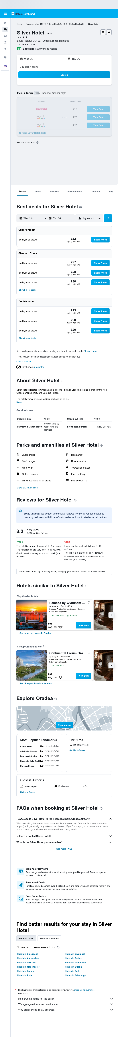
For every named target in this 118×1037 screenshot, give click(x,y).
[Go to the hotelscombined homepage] (23, 13)
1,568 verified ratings (46, 48)
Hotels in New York (27, 962)
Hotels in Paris (24, 975)
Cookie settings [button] (23, 361)
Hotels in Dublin (73, 966)
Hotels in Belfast (73, 958)
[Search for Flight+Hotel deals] (5, 42)
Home (19, 24)
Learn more (91, 351)
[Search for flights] (5, 23)
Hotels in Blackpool (27, 953)
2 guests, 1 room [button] (29, 66)
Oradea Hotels (75, 24)
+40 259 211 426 (26, 44)
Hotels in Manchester (28, 966)
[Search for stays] (5, 29)
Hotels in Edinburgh (75, 975)
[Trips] (5, 57)
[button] (5, 13)
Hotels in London (26, 971)
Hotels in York (72, 971)
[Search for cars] (5, 36)
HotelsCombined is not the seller (36, 998)
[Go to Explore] (5, 49)
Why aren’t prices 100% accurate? (36, 1009)
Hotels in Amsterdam (28, 958)
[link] (35, 633)
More (19, 401)
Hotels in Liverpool (75, 953)
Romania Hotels (32, 24)
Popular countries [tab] (49, 938)
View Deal (84, 625)
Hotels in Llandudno (76, 962)
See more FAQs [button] (64, 848)
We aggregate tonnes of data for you (38, 1004)
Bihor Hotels (54, 24)
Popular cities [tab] (26, 938)
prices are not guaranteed (85, 989)
